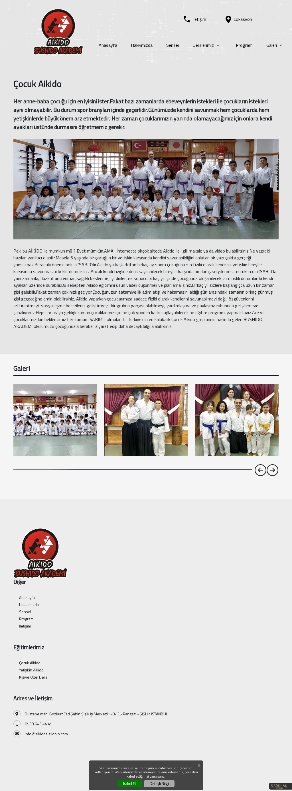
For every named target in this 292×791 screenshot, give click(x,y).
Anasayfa (108, 45)
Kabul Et (129, 783)
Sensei (172, 45)
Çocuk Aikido (29, 663)
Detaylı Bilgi (159, 783)
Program (244, 45)
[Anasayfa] (58, 31)
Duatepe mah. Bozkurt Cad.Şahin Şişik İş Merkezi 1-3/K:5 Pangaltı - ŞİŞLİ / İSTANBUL (96, 714)
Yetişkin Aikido (31, 670)
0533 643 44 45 (38, 724)
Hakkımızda (142, 45)
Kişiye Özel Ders (33, 677)
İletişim (25, 626)
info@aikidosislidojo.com (46, 734)
